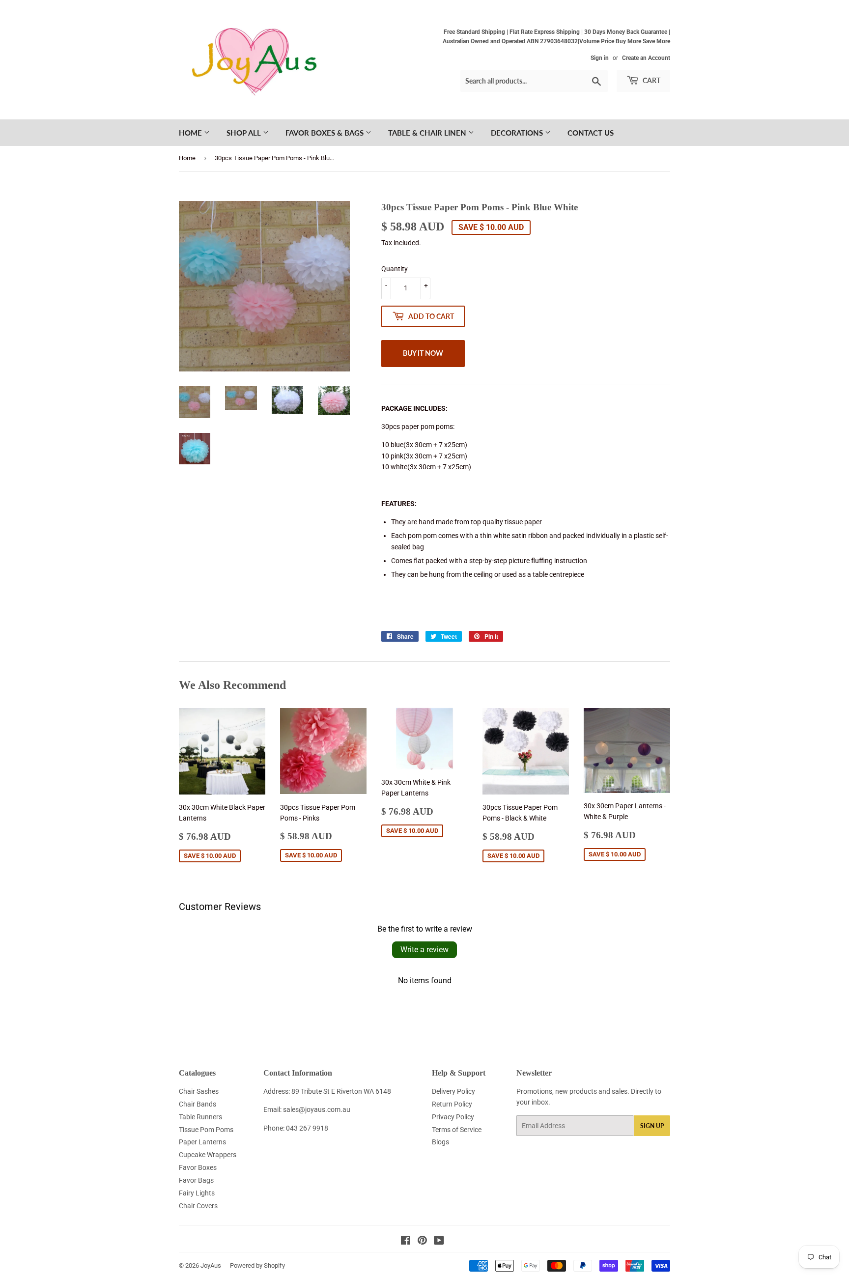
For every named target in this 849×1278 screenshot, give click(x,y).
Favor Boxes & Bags (325, 132)
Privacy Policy (453, 1117)
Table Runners (200, 1117)
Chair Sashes (199, 1091)
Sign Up (652, 1126)
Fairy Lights (197, 1193)
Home (191, 132)
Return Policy (452, 1104)
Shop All (244, 132)
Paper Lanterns (202, 1142)
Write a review (424, 949)
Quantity (394, 269)
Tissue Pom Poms (206, 1130)
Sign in (600, 58)
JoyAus (210, 1265)
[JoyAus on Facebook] (405, 1242)
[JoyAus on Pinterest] (422, 1242)
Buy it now (423, 353)
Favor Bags (196, 1180)
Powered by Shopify (257, 1265)
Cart (650, 80)
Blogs (440, 1142)
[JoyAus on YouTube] (439, 1242)
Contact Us (590, 132)
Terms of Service (456, 1130)
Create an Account (646, 58)
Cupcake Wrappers (207, 1155)
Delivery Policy (453, 1091)
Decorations (518, 132)
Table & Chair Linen (428, 132)
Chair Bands (197, 1104)
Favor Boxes (198, 1167)
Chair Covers (198, 1206)
